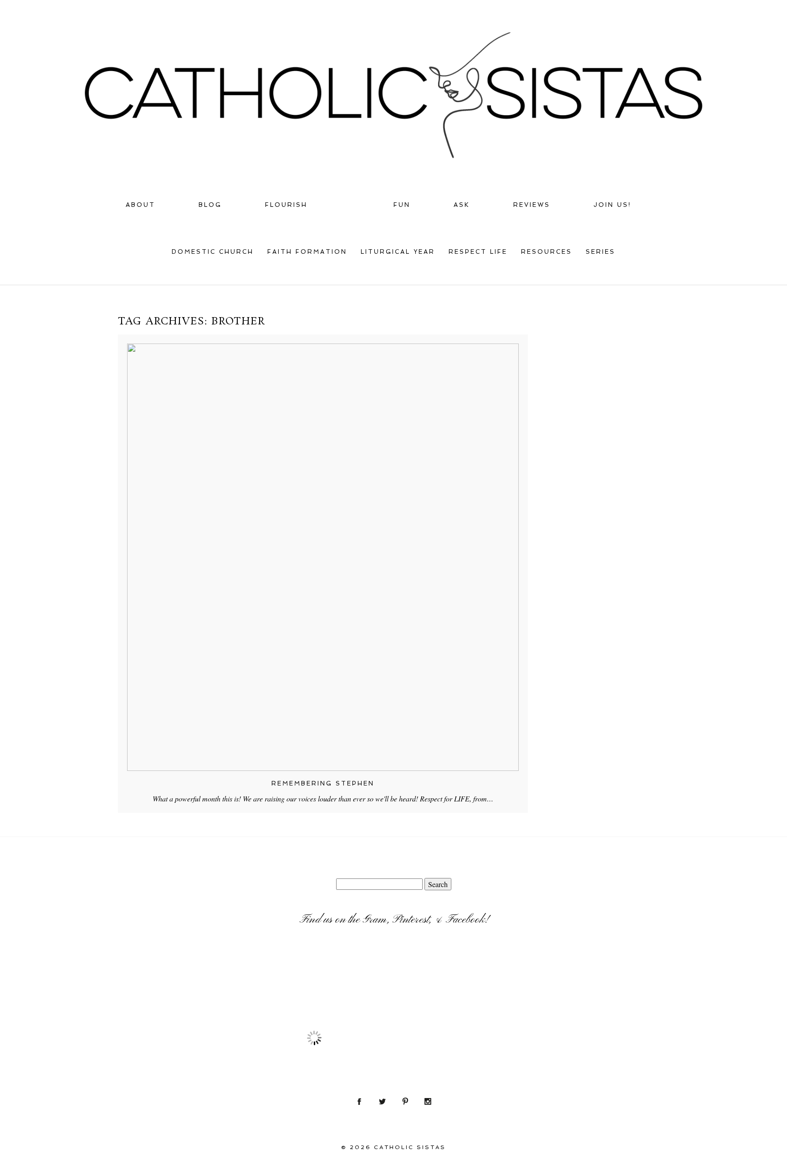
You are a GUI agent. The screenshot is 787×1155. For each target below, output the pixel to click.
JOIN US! (612, 204)
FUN (402, 204)
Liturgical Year (398, 251)
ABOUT (140, 204)
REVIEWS (531, 204)
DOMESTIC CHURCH (213, 251)
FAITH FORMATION (307, 251)
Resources (546, 251)
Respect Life (478, 251)
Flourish (286, 204)
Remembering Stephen (322, 783)
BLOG (210, 204)
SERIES (600, 251)
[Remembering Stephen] (323, 557)
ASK (462, 204)
